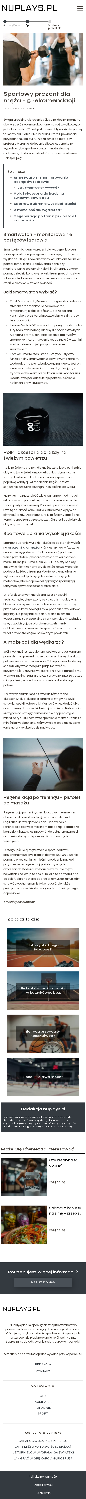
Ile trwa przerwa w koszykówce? (43, 1034)
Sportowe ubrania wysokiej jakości (45, 204)
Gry (43, 1396)
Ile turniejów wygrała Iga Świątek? (43, 1452)
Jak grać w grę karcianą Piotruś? (43, 1458)
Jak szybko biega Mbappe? (43, 947)
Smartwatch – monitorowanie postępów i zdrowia (41, 180)
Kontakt (43, 1371)
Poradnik (43, 1408)
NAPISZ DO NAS (43, 1282)
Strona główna (11, 25)
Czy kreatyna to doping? (63, 1163)
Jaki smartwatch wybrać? (38, 187)
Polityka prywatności (43, 1476)
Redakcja (43, 1364)
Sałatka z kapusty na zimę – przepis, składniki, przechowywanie (65, 1211)
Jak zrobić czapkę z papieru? (43, 1441)
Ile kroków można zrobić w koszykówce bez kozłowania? (43, 990)
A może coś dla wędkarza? (38, 210)
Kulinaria (43, 1402)
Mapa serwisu (43, 1485)
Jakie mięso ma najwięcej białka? (43, 1446)
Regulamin (43, 1493)
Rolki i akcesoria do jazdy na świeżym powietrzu (39, 196)
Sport (29, 25)
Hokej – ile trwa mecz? (43, 1077)
